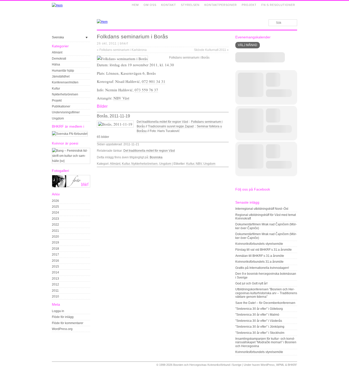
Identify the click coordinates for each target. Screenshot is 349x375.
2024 (55, 212)
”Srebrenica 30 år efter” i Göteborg (259, 309)
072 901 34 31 (153, 81)
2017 (55, 254)
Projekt (249, 4)
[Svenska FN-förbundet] (70, 134)
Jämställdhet (60, 76)
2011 (55, 290)
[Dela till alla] (226, 171)
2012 (55, 284)
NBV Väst (121, 98)
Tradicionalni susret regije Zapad (171, 126)
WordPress (268, 364)
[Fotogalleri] (71, 186)
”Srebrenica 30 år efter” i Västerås (258, 321)
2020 (55, 236)
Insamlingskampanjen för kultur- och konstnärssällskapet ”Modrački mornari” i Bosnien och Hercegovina (265, 342)
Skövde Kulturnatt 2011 (211, 50)
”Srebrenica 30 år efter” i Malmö (257, 314)
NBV (199, 164)
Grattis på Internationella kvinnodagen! (262, 268)
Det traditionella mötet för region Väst (162, 122)
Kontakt (168, 4)
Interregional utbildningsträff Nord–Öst (261, 209)
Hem (135, 4)
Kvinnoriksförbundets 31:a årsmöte (259, 261)
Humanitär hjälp (63, 70)
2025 (55, 206)
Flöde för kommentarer (67, 323)
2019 (55, 242)
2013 (55, 278)
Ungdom (58, 118)
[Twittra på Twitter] (220, 171)
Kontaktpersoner (220, 4)
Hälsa (56, 64)
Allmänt (57, 52)
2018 (55, 248)
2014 (55, 272)
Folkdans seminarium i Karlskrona (122, 50)
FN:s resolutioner (278, 4)
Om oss (150, 4)
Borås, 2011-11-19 (113, 116)
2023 (55, 218)
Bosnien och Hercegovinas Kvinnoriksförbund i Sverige (207, 364)
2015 (55, 266)
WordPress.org (62, 329)
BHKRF (292, 364)
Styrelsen (190, 4)
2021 (55, 231)
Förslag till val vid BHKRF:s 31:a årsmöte (263, 249)
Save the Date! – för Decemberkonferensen (265, 303)
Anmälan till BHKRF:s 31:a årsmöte (259, 256)
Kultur (56, 88)
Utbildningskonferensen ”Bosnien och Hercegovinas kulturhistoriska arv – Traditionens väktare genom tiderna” (266, 293)
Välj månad (247, 45)
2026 (55, 201)
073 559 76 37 (146, 89)
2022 (55, 224)
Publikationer (61, 106)
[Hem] (57, 5)
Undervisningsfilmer (66, 112)
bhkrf (124, 43)
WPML (280, 364)
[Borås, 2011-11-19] (115, 124)
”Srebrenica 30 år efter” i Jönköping (259, 326)
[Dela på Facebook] (214, 171)
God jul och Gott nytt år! (251, 283)
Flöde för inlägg (63, 317)
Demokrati (59, 58)
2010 (55, 296)
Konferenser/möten (65, 82)
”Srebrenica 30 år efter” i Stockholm (259, 333)
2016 (55, 260)
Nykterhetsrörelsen (65, 94)
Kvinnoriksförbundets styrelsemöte (259, 244)
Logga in (58, 311)
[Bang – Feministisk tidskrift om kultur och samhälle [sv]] (71, 161)
